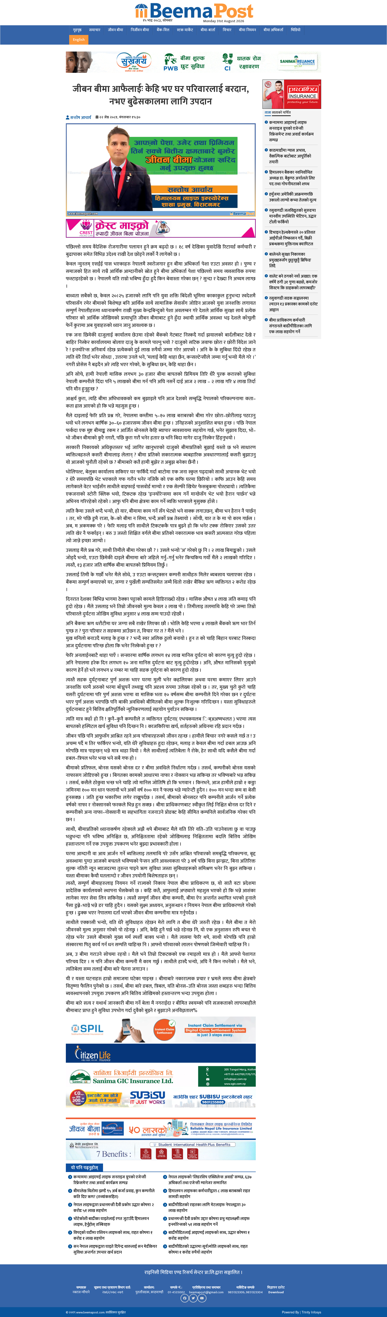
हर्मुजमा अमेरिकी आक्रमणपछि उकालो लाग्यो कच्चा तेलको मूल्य (292, 197)
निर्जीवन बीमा (140, 30)
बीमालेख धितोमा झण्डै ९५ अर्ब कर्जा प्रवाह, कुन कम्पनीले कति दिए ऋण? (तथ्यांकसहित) (114, 1194)
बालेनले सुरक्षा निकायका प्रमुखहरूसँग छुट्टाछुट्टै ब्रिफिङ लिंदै (290, 260)
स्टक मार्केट (185, 30)
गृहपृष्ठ (77, 30)
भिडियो (296, 30)
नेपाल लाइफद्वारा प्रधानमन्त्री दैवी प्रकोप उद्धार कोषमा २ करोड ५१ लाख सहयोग (113, 1208)
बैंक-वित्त (163, 30)
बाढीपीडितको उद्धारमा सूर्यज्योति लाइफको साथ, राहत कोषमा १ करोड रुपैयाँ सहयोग (208, 1249)
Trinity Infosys (311, 1312)
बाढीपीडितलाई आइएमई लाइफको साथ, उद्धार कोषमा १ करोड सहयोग (209, 1235)
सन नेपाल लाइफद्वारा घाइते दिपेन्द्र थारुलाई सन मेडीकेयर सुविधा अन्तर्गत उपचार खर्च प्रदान (115, 1249)
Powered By (290, 1312)
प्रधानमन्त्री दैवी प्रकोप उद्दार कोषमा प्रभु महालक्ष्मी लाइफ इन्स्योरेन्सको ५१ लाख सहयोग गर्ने (209, 1222)
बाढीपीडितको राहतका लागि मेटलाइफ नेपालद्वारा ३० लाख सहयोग (207, 1208)
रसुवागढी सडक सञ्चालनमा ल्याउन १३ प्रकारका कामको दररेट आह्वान (293, 304)
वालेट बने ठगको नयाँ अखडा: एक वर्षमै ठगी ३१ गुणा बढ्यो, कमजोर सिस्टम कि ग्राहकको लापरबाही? (293, 282)
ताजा (268, 113)
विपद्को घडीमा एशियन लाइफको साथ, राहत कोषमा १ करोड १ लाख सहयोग (113, 1235)
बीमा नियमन (247, 30)
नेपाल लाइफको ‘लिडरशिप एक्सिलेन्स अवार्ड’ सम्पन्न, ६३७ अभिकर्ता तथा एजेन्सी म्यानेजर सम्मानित (210, 1180)
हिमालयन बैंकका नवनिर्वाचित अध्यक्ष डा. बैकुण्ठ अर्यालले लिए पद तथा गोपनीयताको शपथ (292, 178)
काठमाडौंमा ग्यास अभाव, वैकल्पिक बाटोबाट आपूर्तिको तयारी (290, 156)
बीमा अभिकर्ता (273, 30)
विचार (227, 30)
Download (276, 1292)
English (79, 40)
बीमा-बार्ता (208, 30)
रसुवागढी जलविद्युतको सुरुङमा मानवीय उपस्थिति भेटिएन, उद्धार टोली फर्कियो (292, 216)
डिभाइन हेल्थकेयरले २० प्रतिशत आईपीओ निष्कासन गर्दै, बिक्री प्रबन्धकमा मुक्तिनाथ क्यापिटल (292, 238)
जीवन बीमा (115, 30)
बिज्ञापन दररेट (276, 1287)
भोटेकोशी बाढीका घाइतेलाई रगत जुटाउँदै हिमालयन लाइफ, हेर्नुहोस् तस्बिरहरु (111, 1222)
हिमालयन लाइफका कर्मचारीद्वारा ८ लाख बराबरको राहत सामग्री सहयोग (209, 1194)
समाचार (94, 30)
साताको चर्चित (281, 113)
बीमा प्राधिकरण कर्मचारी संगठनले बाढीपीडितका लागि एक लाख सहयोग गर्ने (290, 326)
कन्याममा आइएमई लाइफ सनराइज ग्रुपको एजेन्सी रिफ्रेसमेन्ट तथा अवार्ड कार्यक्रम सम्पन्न (109, 1180)
